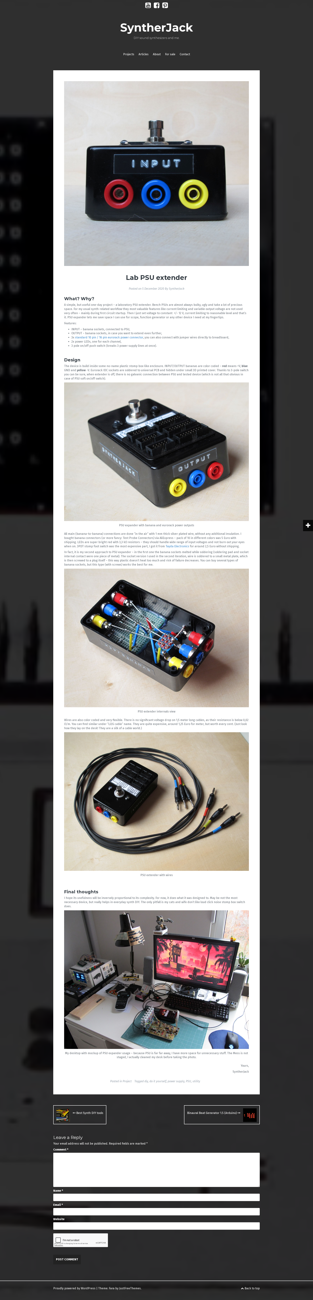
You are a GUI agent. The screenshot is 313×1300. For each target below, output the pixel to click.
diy (146, 1081)
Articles (144, 54)
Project (127, 1081)
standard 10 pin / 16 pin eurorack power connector (109, 337)
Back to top (252, 1288)
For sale (170, 54)
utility (196, 1081)
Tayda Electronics (177, 546)
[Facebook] (156, 6)
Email (58, 1205)
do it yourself (157, 1081)
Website (58, 1219)
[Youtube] (148, 6)
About (157, 54)
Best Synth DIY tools (89, 1113)
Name (58, 1190)
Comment (60, 1149)
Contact (185, 54)
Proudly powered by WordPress (74, 1288)
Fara (111, 1288)
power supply (176, 1081)
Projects (128, 54)
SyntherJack (156, 27)
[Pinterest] (165, 6)
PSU (188, 1081)
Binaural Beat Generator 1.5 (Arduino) (212, 1113)
